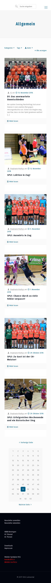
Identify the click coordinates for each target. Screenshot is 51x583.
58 (28, 494)
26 (18, 470)
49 (13, 489)
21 (23, 465)
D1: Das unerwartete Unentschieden (18, 98)
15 (23, 461)
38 (18, 480)
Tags (18, 48)
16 (28, 461)
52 (28, 489)
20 (18, 465)
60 (38, 494)
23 (33, 465)
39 (23, 480)
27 (23, 470)
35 (33, 475)
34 (28, 475)
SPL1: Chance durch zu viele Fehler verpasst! (22, 297)
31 (13, 475)
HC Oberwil (8, 534)
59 (33, 494)
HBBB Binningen (10, 532)
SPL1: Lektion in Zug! (18, 175)
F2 (11, 93)
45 (23, 484)
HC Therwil (8, 537)
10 (28, 456)
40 (28, 480)
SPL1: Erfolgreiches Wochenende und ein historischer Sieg (25, 419)
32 (18, 475)
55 (13, 494)
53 (33, 489)
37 (13, 480)
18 (38, 461)
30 (38, 470)
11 (33, 456)
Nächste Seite (24, 505)
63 (31, 499)
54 (38, 489)
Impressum (8, 548)
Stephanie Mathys (17, 169)
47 (33, 484)
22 (28, 465)
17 (33, 461)
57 (23, 494)
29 (33, 470)
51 (23, 489)
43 (13, 484)
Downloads (8, 546)
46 (28, 484)
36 (38, 475)
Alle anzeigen (41, 50)
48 (38, 484)
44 (18, 484)
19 (13, 465)
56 (18, 494)
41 (33, 480)
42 (38, 480)
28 (28, 470)
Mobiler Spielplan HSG (12, 557)
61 (20, 499)
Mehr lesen (13, 121)
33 (23, 475)
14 (18, 461)
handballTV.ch (9, 559)
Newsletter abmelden (12, 523)
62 (26, 499)
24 (38, 465)
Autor (29, 48)
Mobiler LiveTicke (10, 562)
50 (18, 489)
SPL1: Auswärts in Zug (19, 235)
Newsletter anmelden (12, 520)
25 (13, 470)
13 (13, 461)
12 (38, 456)
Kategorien (8, 48)
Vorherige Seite (27, 442)
